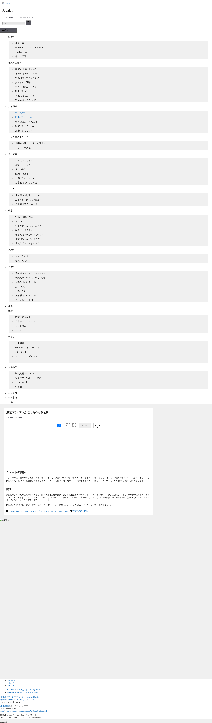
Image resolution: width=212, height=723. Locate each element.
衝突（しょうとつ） (25, 126)
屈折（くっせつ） (24, 165)
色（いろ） (20, 169)
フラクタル (20, 326)
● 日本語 (12, 397)
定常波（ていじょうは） (27, 182)
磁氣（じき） (21, 91)
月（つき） (20, 286)
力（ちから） (21, 113)
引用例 (18, 387)
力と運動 (12, 106)
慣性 (86, 511)
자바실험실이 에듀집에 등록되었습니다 (24, 690)
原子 (10, 189)
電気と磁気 (13, 63)
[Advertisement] (78, 450)
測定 (10, 37)
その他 (11, 367)
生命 (10, 306)
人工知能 (19, 343)
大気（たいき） (23, 256)
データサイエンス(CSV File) (29, 47)
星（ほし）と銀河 (24, 300)
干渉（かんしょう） (25, 178)
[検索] (28, 22)
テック (11, 336)
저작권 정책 (5, 697)
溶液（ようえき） (24, 230)
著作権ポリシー (19, 697)
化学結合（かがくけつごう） (29, 239)
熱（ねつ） (20, 221)
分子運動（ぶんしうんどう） (29, 226)
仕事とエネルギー (17, 137)
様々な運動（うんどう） (27, 121)
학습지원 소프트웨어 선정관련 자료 (22, 692)
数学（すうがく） (24, 317)
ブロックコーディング (26, 356)
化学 (10, 210)
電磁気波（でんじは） (26, 100)
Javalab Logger (22, 52)
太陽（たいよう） (24, 291)
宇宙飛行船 (77, 511)
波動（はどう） (23, 174)
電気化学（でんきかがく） (28, 243)
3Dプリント (21, 352)
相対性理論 (20, 56)
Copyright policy (33, 697)
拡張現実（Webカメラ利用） (29, 378)
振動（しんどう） (24, 130)
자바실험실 (5, 706)
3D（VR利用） (22, 382)
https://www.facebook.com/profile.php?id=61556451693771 (23, 711)
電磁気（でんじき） (25, 95)
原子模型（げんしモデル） (28, 195)
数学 (10, 310)
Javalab (7, 10)
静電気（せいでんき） (26, 69)
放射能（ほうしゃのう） (27, 204)
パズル (18, 361)
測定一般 (19, 43)
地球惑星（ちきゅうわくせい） (30, 278)
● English (12, 402)
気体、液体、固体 (24, 217)
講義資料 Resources (24, 373)
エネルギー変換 (23, 148)
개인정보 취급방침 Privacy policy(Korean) (17, 699)
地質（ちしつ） (23, 260)
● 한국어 (12, 393)
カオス (18, 330)
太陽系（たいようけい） (27, 282)
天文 (10, 267)
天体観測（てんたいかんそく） (30, 273)
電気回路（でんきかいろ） (28, 78)
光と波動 (12, 154)
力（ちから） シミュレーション (22, 511)
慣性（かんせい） (24, 117)
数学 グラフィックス (25, 321)
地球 (10, 250)
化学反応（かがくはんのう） (29, 234)
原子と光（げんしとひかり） (29, 200)
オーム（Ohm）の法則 (26, 73)
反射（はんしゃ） (24, 160)
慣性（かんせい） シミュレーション (54, 511)
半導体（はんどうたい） (27, 87)
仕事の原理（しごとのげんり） (30, 143)
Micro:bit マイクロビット (27, 347)
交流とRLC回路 (23, 82)
